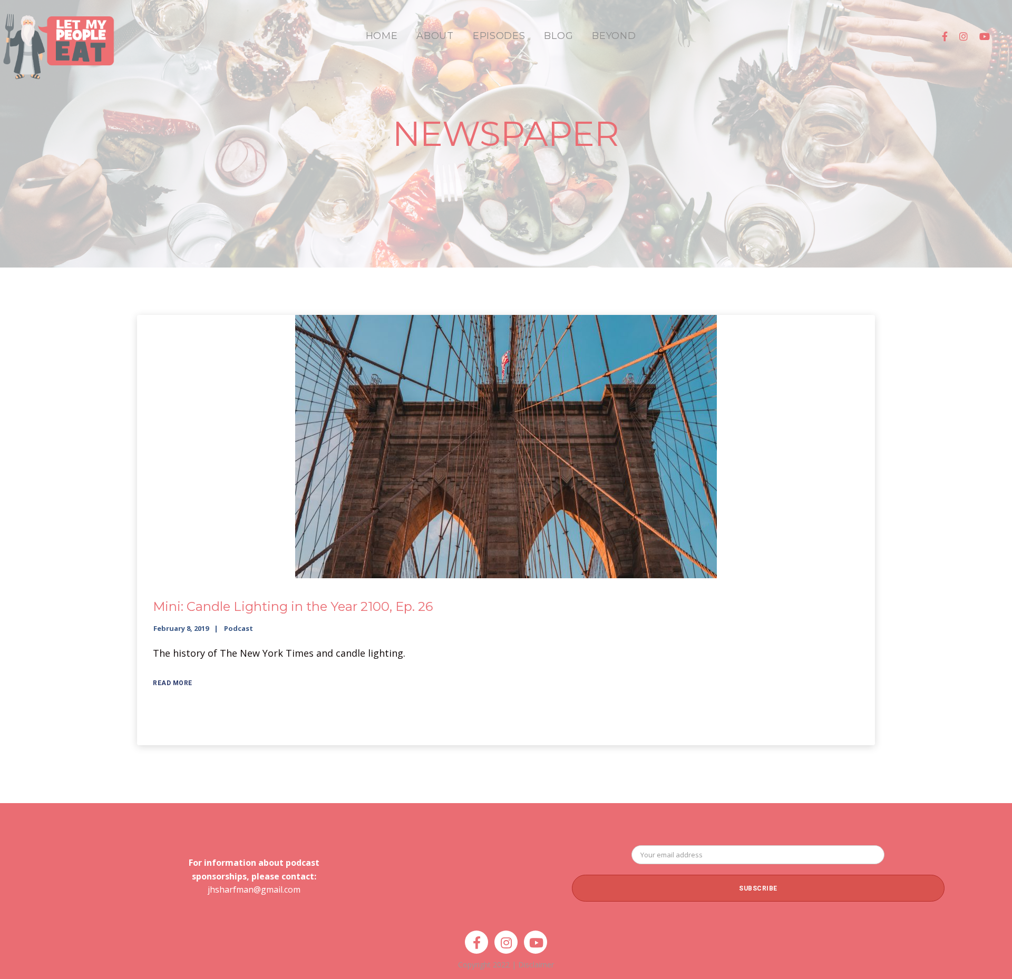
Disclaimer (536, 965)
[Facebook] (944, 36)
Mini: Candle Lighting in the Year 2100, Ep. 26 (293, 606)
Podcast (238, 628)
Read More (172, 683)
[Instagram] (963, 36)
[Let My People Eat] (58, 40)
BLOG (558, 36)
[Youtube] (985, 36)
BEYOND (614, 36)
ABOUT (435, 36)
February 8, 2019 (181, 628)
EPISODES (499, 36)
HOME (382, 36)
